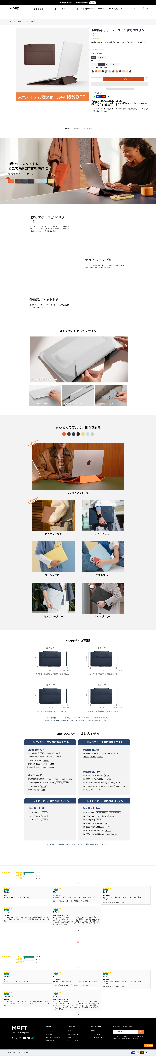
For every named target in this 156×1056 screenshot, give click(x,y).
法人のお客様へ (49, 1034)
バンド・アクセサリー (82, 9)
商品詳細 (67, 128)
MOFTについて (116, 9)
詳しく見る (92, 2)
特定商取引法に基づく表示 (97, 1037)
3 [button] (78, 930)
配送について (71, 1037)
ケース (65, 9)
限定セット (38, 9)
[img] (27, 888)
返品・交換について (73, 1034)
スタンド (52, 9)
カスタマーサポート (73, 1040)
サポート (102, 9)
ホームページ (11, 22)
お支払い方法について (73, 1031)
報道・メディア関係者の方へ (53, 1037)
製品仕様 (76, 128)
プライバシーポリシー (96, 1034)
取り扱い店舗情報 (50, 1040)
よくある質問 (88, 128)
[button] (95, 38)
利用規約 (93, 1031)
